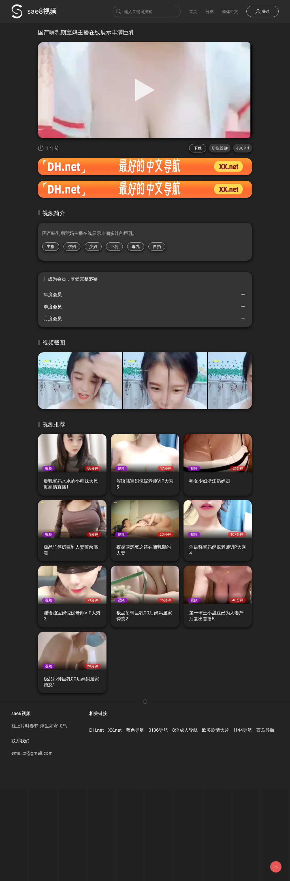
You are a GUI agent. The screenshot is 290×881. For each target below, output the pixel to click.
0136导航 (158, 730)
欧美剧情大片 (215, 730)
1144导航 (242, 730)
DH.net (96, 730)
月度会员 (53, 318)
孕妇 (72, 246)
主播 (51, 246)
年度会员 (53, 294)
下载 (198, 148)
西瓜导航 (265, 730)
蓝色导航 (135, 730)
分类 (210, 11)
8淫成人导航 (185, 730)
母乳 (136, 246)
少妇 (93, 246)
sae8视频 (42, 11)
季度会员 (53, 306)
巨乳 (114, 246)
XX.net (115, 730)
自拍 (157, 246)
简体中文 (230, 11)
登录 (265, 11)
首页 (193, 11)
